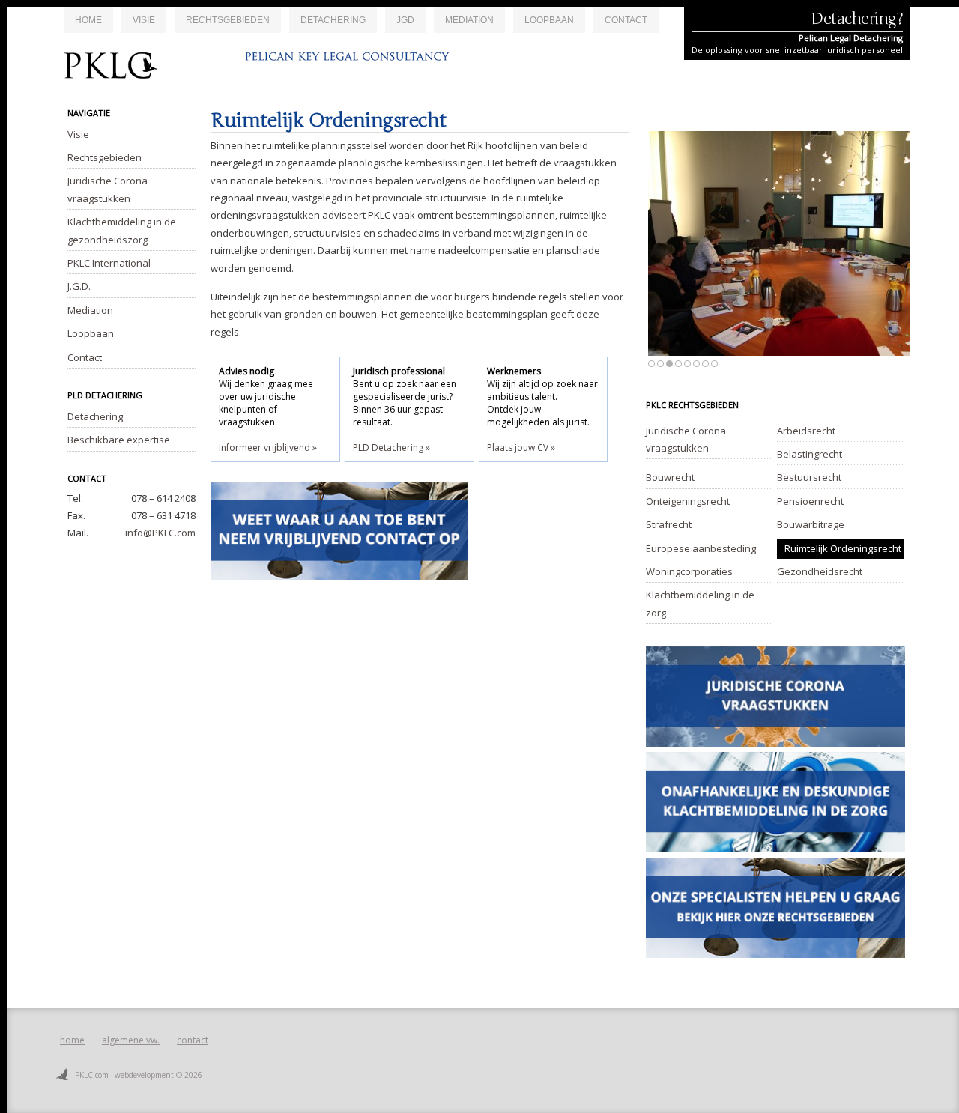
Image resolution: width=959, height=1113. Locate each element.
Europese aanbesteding (701, 548)
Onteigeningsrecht (688, 501)
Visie (144, 20)
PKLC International (109, 263)
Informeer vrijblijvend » (268, 447)
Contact (626, 20)
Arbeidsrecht (806, 430)
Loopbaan (549, 20)
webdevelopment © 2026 (158, 1075)
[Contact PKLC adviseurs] (339, 591)
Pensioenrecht (810, 501)
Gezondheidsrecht (819, 571)
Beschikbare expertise (118, 439)
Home (88, 20)
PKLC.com (92, 1075)
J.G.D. (79, 286)
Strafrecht (669, 524)
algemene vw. (131, 1040)
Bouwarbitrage (810, 524)
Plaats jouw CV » (521, 447)
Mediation (469, 20)
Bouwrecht (670, 477)
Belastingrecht (809, 454)
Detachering (333, 20)
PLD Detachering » (391, 447)
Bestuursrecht (809, 477)
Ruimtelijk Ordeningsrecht (842, 548)
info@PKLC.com (160, 532)
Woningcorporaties (689, 571)
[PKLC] (265, 71)
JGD (405, 20)
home (72, 1040)
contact (192, 1040)
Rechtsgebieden (228, 20)
